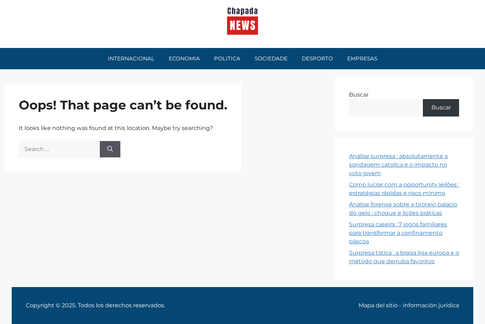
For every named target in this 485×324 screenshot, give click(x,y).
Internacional (131, 58)
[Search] (110, 149)
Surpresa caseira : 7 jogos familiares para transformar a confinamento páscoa (398, 233)
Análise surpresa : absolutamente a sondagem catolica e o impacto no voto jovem (398, 165)
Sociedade (271, 58)
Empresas (362, 58)
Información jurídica (431, 305)
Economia (184, 58)
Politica (227, 58)
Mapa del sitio (378, 305)
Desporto (317, 58)
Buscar (359, 94)
